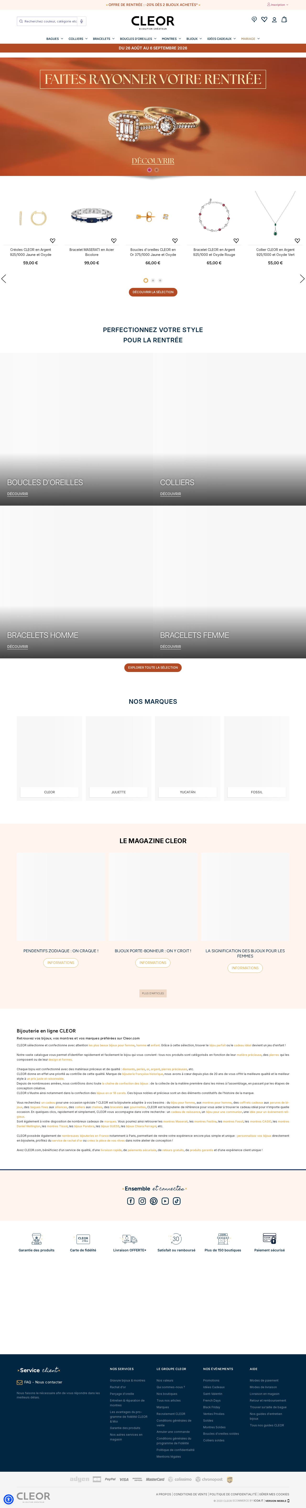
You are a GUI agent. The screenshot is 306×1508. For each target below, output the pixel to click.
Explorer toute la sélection (153, 667)
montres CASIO (260, 1121)
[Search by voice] (81, 21)
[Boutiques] (254, 20)
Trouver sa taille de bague (268, 1407)
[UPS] (230, 1480)
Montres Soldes (214, 1427)
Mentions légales (169, 1456)
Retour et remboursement (268, 1400)
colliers (80, 1107)
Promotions (211, 1380)
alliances (61, 1107)
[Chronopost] (209, 1481)
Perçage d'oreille (122, 1394)
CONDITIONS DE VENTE (190, 1494)
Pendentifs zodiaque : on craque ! (60, 950)
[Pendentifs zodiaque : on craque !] (61, 897)
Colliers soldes (213, 1440)
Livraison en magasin (264, 1394)
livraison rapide (111, 1150)
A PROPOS (163, 1494)
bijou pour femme (183, 1102)
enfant (155, 1045)
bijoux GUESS (110, 1126)
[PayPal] (110, 1480)
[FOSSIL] (257, 758)
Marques (163, 1407)
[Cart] (284, 20)
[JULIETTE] (118, 758)
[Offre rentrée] (153, 117)
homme (141, 1045)
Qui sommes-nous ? (171, 1387)
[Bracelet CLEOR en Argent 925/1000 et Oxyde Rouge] (214, 217)
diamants (128, 1069)
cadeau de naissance (185, 1112)
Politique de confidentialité (176, 1450)
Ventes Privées (213, 1414)
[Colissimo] (180, 1481)
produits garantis (201, 1150)
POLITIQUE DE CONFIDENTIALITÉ (233, 1494)
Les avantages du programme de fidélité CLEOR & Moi (129, 1416)
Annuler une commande (173, 1432)
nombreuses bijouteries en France (85, 1136)
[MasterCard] (155, 1480)
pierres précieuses (174, 1069)
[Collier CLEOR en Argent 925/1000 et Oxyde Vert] (275, 217)
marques (110, 1121)
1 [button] (149, 170)
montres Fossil (233, 1121)
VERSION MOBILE (275, 1500)
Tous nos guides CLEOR (267, 1425)
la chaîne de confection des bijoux (125, 1083)
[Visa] (124, 1480)
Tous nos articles (169, 1400)
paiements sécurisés (142, 1150)
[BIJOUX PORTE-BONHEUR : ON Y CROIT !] (153, 897)
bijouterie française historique (142, 1074)
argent (155, 1069)
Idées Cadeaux (214, 1387)
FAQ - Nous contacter (43, 1382)
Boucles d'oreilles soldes (221, 1433)
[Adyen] (79, 1481)
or (148, 1069)
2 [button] (156, 170)
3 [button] (160, 280)
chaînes (97, 1107)
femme (130, 1045)
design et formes (60, 1059)
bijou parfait (217, 1045)
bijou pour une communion (224, 1112)
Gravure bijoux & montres (127, 1380)
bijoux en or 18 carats (111, 1093)
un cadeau (48, 1102)
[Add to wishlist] (53, 241)
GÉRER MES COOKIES (274, 1494)
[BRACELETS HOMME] (76, 582)
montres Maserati (175, 1121)
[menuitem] (54, 38)
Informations (60, 962)
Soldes (208, 1420)
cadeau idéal (242, 1045)
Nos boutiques (167, 1394)
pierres (274, 1055)
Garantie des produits (125, 1428)
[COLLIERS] (229, 429)
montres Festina (205, 1121)
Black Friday (211, 1407)
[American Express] (137, 1480)
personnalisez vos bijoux (254, 1136)
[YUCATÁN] (187, 758)
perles (141, 1069)
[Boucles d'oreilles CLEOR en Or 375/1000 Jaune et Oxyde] (153, 217)
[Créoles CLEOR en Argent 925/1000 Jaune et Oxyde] (30, 217)
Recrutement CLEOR (171, 1414)
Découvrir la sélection (153, 292)
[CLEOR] (49, 758)
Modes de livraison (263, 1387)
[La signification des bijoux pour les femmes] (245, 897)
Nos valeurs (165, 1380)
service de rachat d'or (67, 1140)
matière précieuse (249, 1055)
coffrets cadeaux (251, 1102)
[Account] (274, 20)
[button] (8, 1499)
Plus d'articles (153, 993)
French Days (212, 1400)
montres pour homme (217, 1102)
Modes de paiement (264, 1380)
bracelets (116, 1107)
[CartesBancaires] (97, 1481)
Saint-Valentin (212, 1394)
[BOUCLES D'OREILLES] (76, 429)
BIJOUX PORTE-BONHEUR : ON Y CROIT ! (153, 950)
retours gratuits (173, 1150)
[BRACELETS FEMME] (229, 582)
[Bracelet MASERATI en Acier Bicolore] (92, 217)
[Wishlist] (264, 20)
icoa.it (258, 1500)
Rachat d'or (118, 1387)
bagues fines (39, 1107)
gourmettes (138, 1107)
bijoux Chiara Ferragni (141, 1126)
